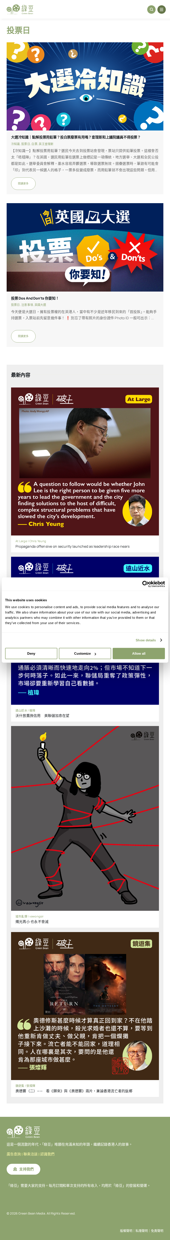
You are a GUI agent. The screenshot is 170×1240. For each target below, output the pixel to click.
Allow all (138, 653)
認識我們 (47, 1154)
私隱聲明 (141, 1231)
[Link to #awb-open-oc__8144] (161, 9)
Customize (82, 653)
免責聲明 (157, 1231)
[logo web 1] (20, 6)
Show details (146, 640)
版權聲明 (126, 1231)
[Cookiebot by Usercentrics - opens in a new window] (145, 584)
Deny (31, 653)
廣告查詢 (14, 1154)
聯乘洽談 (30, 1154)
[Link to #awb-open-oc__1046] (151, 9)
